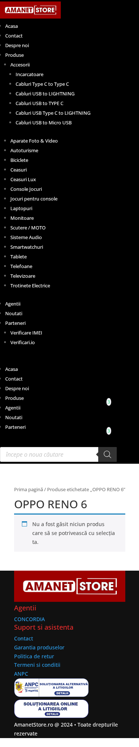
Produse (14, 55)
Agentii (12, 303)
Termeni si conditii (37, 664)
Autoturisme (24, 150)
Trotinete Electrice (30, 285)
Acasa (11, 26)
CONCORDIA (29, 619)
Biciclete (19, 160)
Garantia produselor (39, 647)
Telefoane (21, 266)
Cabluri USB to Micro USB (44, 122)
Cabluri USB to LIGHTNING (45, 93)
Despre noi (17, 45)
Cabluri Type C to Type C (42, 84)
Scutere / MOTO (28, 227)
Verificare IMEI (26, 332)
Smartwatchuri (26, 247)
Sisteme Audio (26, 237)
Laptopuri (21, 208)
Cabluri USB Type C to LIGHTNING (53, 113)
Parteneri (15, 323)
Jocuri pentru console (33, 198)
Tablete (18, 256)
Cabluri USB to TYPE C (39, 103)
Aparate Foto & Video (34, 140)
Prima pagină (28, 489)
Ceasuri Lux (23, 179)
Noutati (13, 313)
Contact (14, 35)
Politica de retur (34, 656)
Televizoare (22, 276)
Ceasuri (18, 169)
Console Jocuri (26, 189)
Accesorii (20, 64)
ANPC (21, 673)
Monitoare (22, 218)
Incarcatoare (29, 74)
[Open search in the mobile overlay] (58, 454)
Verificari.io (22, 342)
